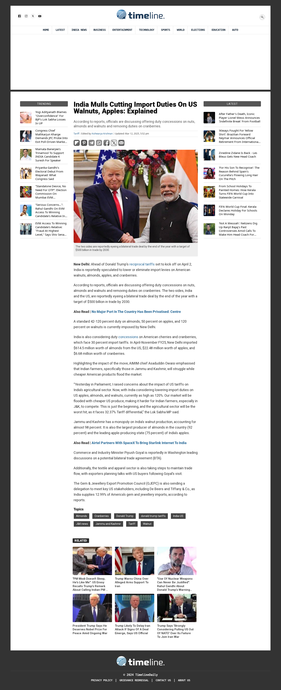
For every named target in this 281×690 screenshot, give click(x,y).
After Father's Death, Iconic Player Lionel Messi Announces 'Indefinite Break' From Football (239, 117)
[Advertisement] (140, 63)
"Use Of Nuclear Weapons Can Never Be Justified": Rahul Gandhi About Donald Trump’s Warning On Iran (174, 584)
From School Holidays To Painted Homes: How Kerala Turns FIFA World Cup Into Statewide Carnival (237, 191)
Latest (60, 30)
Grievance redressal (134, 680)
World (180, 30)
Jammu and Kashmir (108, 523)
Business (99, 30)
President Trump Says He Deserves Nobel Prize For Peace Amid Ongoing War (90, 629)
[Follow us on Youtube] (39, 16)
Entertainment (122, 30)
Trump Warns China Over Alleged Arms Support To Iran (132, 582)
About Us (184, 680)
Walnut (147, 523)
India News (79, 30)
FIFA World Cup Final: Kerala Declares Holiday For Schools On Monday (238, 210)
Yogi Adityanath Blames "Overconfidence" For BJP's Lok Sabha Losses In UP (51, 117)
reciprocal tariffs (142, 264)
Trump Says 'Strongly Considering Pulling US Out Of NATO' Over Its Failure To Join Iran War (175, 631)
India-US (178, 516)
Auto (235, 30)
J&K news (82, 523)
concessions (128, 337)
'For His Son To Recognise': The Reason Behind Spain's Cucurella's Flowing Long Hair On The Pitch (239, 173)
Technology (146, 30)
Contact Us (163, 680)
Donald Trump (124, 516)
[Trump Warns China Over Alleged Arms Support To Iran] (134, 561)
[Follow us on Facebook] (19, 16)
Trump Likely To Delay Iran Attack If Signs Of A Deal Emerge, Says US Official (132, 629)
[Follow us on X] (33, 16)
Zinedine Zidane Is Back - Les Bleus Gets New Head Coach (238, 155)
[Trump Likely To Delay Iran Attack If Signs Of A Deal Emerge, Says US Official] (134, 608)
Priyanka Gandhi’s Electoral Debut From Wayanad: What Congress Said (49, 173)
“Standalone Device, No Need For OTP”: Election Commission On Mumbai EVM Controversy (51, 191)
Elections (198, 30)
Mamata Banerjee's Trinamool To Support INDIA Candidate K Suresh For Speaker (49, 154)
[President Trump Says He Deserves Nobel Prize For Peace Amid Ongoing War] (92, 608)
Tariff (76, 134)
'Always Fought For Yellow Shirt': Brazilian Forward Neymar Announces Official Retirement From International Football (239, 136)
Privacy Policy (101, 680)
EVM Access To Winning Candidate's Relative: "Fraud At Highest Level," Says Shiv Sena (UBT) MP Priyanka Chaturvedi (51, 228)
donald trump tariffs (153, 516)
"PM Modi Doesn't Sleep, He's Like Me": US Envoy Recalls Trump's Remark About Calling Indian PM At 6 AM (91, 584)
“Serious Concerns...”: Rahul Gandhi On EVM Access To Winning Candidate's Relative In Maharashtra (50, 210)
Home (46, 30)
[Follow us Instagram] (26, 16)
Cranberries (102, 516)
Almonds (81, 516)
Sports (165, 30)
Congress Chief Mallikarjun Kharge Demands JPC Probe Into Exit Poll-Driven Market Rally (51, 136)
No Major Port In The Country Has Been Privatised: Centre (136, 312)
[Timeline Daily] (140, 14)
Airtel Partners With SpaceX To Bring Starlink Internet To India (139, 443)
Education (218, 30)
